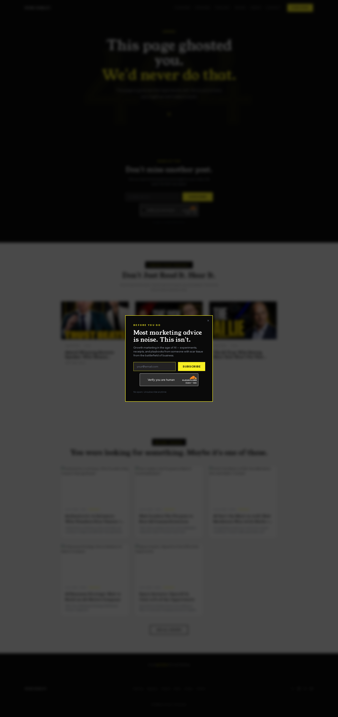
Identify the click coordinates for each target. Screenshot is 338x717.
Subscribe (191, 366)
